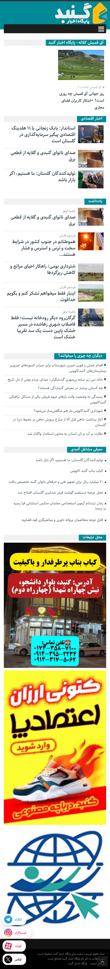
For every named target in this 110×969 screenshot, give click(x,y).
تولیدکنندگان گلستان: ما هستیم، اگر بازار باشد (42, 176)
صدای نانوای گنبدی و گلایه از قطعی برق (42, 156)
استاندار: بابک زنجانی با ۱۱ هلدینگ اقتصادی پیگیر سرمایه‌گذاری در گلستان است (43, 134)
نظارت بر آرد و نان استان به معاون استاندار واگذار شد (65, 434)
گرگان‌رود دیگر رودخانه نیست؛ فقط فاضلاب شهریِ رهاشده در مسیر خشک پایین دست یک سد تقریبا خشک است (43, 327)
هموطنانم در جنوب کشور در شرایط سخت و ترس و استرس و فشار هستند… (43, 248)
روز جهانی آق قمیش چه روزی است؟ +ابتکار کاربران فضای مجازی (81, 100)
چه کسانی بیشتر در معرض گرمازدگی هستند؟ (70, 388)
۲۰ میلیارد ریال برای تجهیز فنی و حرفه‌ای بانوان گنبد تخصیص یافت (56, 482)
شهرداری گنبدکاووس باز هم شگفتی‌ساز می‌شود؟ (68, 411)
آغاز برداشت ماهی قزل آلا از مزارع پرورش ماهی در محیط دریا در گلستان (59, 422)
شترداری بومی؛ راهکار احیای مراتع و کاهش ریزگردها (42, 269)
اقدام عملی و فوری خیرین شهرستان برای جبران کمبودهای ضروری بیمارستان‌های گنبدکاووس (58, 368)
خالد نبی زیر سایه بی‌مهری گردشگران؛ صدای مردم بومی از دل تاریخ (55, 380)
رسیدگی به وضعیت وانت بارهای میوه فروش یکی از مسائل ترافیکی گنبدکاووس (57, 399)
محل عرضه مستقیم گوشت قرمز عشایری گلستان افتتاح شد (61, 492)
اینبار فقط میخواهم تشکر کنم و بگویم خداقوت (41, 296)
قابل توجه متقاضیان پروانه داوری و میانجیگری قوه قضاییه (63, 520)
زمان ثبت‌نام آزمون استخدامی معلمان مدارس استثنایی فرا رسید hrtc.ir (59, 506)
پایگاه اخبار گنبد (78, 963)
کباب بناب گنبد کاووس (87, 471)
